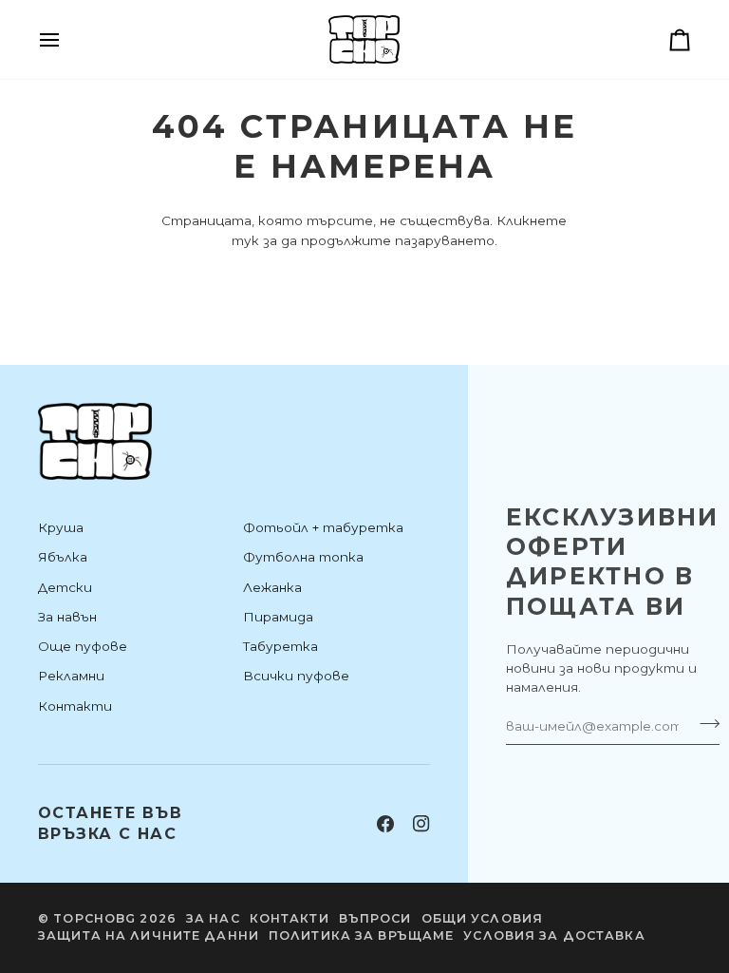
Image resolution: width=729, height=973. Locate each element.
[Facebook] (385, 823)
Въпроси (375, 918)
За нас (213, 918)
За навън (67, 616)
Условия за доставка (554, 935)
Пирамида (278, 616)
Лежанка (272, 587)
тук (245, 240)
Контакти (75, 706)
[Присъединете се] (704, 723)
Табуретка (280, 646)
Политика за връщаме (361, 935)
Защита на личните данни (148, 935)
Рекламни (71, 675)
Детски (65, 587)
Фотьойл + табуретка (323, 527)
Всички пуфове (296, 675)
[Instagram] (421, 823)
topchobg (94, 918)
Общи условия (482, 918)
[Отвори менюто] (66, 39)
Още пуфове (82, 646)
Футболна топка (303, 556)
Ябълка (62, 556)
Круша (61, 527)
